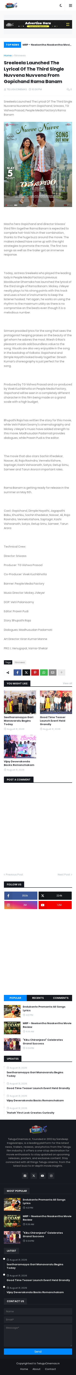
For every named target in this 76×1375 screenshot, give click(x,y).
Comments (60, 998)
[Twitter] (26, 672)
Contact (50, 1369)
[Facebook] (17, 672)
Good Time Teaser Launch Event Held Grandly (52, 721)
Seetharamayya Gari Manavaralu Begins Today (18, 721)
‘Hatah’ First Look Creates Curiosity (30, 1113)
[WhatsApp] (44, 672)
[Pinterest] (35, 672)
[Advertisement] (38, 952)
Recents (38, 998)
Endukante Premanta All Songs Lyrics (44, 1008)
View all (67, 683)
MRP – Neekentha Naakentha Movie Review (47, 45)
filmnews (20, 55)
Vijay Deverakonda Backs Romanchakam (19, 763)
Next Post (64, 874)
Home (8, 55)
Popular (15, 998)
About (37, 1369)
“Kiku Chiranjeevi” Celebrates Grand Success (43, 1041)
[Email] (53, 672)
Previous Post (14, 874)
